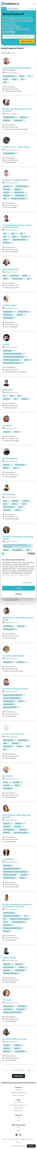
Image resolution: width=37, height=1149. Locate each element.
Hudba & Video (8, 29)
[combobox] (16, 36)
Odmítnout (18, 594)
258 (22, 1070)
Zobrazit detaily (27, 582)
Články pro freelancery (18, 1095)
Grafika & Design (25, 18)
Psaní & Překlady (9, 23)
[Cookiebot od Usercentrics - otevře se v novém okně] (27, 553)
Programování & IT (9, 18)
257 (18, 1070)
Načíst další (18, 1076)
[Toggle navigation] (34, 4)
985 (29, 1070)
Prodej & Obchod (23, 29)
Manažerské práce (25, 21)
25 (13, 53)
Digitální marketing (10, 21)
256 (14, 1070)
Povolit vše (18, 588)
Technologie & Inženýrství (11, 26)
